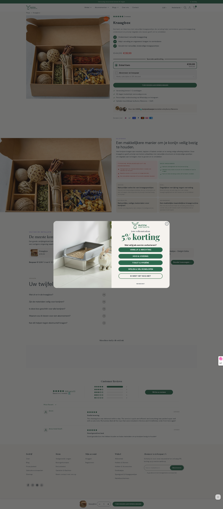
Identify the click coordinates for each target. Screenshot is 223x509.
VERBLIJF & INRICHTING (140, 249)
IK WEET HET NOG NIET (140, 276)
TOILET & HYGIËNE (140, 262)
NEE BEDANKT (140, 284)
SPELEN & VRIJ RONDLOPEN (140, 269)
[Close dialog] (166, 223)
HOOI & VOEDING (140, 256)
